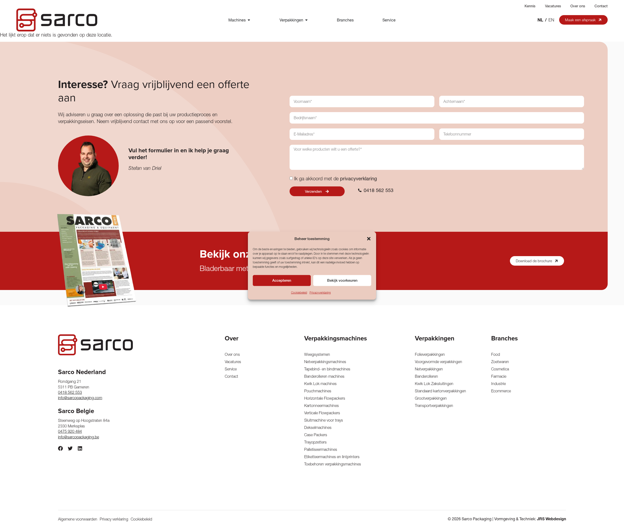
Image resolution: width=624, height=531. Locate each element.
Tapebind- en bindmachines (327, 369)
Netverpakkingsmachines (325, 361)
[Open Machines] (249, 20)
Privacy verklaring (114, 519)
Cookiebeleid (299, 292)
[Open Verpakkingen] (306, 20)
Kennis (530, 6)
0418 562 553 (70, 392)
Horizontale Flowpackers (324, 398)
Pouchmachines (317, 390)
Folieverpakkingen (430, 354)
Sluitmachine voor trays (323, 420)
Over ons (577, 6)
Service (231, 369)
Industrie (498, 383)
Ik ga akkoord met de (335, 179)
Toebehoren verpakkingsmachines (332, 464)
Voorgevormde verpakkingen (438, 361)
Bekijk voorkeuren (342, 280)
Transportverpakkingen (434, 405)
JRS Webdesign (551, 518)
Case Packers (315, 434)
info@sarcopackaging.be (78, 436)
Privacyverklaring (320, 292)
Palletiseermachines (320, 449)
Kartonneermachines (321, 405)
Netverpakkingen (429, 369)
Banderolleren (426, 376)
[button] (368, 238)
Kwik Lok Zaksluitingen (434, 383)
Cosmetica (500, 369)
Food (495, 354)
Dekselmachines (318, 427)
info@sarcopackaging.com (80, 397)
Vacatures (553, 6)
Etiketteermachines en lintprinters (332, 456)
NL (540, 20)
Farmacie (498, 376)
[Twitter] (70, 448)
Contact (601, 6)
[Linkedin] (80, 448)
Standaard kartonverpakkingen (440, 390)
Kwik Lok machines (320, 383)
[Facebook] (60, 448)
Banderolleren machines (324, 376)
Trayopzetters (315, 442)
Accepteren (281, 280)
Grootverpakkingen (431, 398)
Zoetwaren (500, 361)
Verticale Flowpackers (322, 412)
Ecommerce (501, 390)
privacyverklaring (358, 179)
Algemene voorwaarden (77, 519)
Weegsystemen (317, 354)
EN (551, 20)
